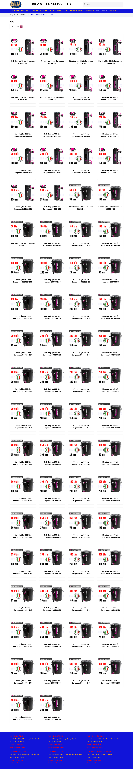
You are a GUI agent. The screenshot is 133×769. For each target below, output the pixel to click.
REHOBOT (112, 11)
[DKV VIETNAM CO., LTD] (19, 4)
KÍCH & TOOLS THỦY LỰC (42, 11)
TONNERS (88, 11)
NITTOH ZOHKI (75, 11)
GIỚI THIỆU (25, 11)
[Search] (84, 4)
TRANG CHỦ (15, 11)
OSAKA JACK (61, 11)
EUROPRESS (100, 11)
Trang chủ (13, 15)
